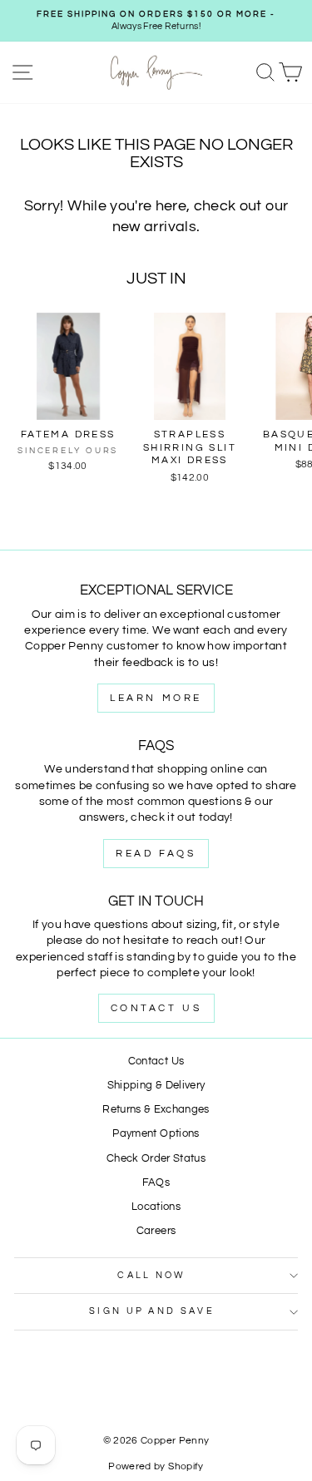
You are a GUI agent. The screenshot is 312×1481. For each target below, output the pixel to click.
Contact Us (156, 1008)
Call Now (151, 1275)
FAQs (156, 1182)
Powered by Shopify (155, 1466)
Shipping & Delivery (156, 1085)
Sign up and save (152, 1311)
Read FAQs (156, 853)
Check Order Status (156, 1158)
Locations (156, 1207)
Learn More (156, 698)
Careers (156, 1231)
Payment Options (155, 1133)
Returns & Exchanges (156, 1109)
